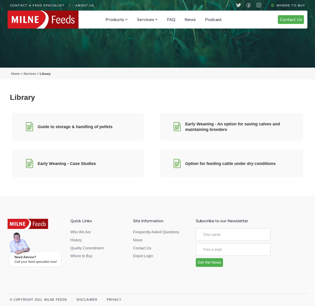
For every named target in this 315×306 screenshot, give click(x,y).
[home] (54, 19)
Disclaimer (87, 299)
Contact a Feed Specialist (37, 5)
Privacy (114, 299)
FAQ (171, 19)
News (190, 19)
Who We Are (80, 232)
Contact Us (291, 19)
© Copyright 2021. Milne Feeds (38, 299)
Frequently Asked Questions (156, 232)
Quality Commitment (87, 248)
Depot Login (143, 256)
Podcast (213, 19)
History (76, 240)
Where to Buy (290, 5)
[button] (84, 5)
